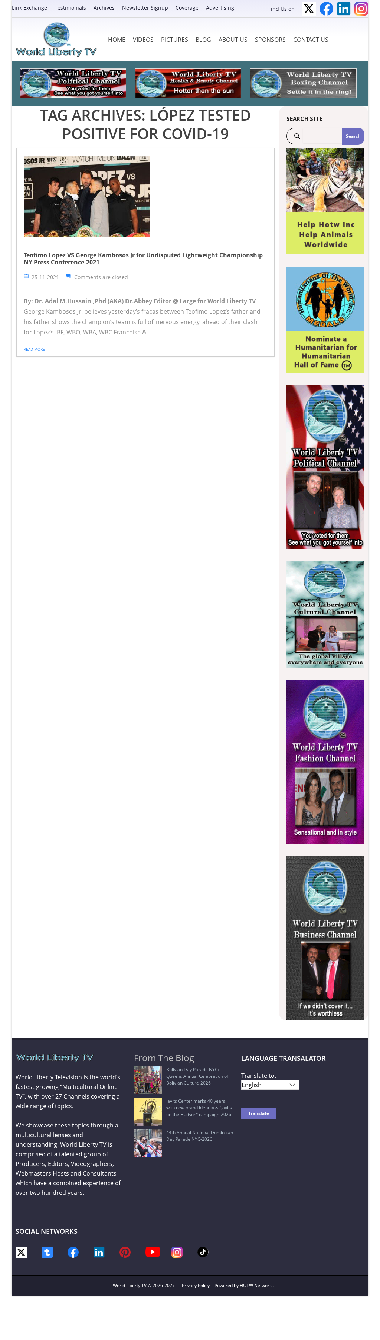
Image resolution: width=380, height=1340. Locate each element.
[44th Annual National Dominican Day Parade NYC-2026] (148, 1143)
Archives (104, 7)
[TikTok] (203, 1251)
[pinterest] (125, 1251)
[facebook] (73, 1251)
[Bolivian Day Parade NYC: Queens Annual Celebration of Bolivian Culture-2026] (148, 1080)
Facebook (326, 9)
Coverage (187, 7)
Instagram (361, 9)
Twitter (309, 9)
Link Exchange (29, 7)
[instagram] (177, 1251)
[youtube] (152, 1251)
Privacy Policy (196, 1285)
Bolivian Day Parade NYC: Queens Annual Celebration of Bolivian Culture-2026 (197, 1076)
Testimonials (70, 7)
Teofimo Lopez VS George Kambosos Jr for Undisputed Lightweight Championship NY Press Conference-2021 (143, 258)
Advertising (220, 7)
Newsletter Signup (145, 7)
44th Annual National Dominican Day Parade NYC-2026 (199, 1135)
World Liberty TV (130, 1285)
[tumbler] (47, 1251)
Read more (34, 349)
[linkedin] (99, 1251)
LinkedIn (344, 9)
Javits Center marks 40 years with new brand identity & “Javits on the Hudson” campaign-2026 (199, 1107)
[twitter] (21, 1251)
